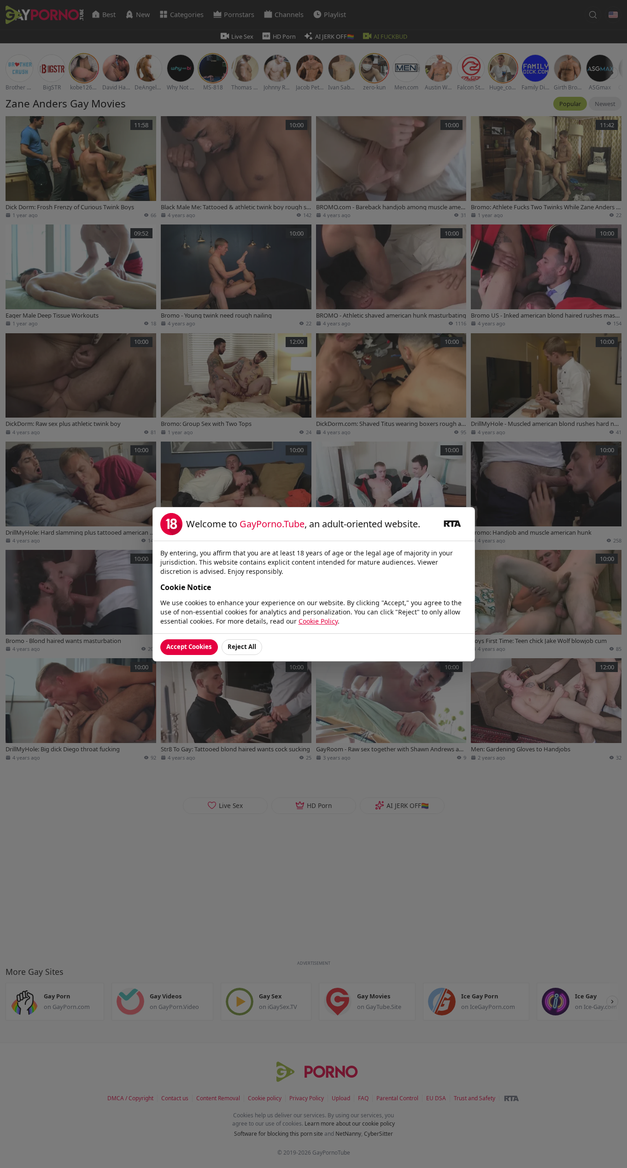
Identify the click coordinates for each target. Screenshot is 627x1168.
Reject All (242, 647)
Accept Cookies (189, 647)
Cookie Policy (318, 621)
